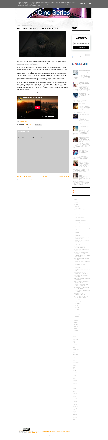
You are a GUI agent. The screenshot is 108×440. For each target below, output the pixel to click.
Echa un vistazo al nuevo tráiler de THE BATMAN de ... (81, 288)
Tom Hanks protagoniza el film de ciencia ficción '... (81, 238)
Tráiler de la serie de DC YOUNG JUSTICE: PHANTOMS (81, 285)
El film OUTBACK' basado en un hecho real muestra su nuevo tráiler (84, 105)
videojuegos (75, 414)
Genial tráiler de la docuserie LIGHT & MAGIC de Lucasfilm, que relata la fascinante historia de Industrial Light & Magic (84, 176)
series (74, 399)
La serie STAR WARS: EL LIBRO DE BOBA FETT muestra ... (82, 247)
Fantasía (26, 127)
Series (49, 21)
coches (74, 352)
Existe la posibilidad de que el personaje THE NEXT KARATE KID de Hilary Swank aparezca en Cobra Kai (84, 139)
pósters (74, 394)
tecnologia (75, 406)
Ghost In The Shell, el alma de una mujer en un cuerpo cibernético (84, 151)
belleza (74, 342)
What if (56, 21)
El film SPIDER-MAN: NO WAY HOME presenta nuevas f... (81, 297)
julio (76, 305)
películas (31, 127)
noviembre (77, 208)
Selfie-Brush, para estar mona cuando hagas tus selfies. (84, 83)
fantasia (75, 372)
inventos (75, 377)
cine (23, 127)
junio (76, 307)
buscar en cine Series (78, 56)
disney (74, 367)
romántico (75, 398)
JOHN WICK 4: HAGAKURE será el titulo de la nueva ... (82, 216)
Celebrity (27, 21)
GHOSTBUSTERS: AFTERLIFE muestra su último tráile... (81, 219)
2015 (75, 328)
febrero (76, 314)
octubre (76, 299)
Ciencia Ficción (76, 349)
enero (76, 316)
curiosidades (76, 362)
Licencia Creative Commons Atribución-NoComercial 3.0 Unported (56, 431)
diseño (74, 365)
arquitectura (75, 339)
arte (74, 341)
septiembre (77, 301)
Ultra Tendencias (24, 121)
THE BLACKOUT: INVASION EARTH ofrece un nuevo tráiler (84, 94)
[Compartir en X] (38, 124)
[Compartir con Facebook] (40, 124)
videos (74, 416)
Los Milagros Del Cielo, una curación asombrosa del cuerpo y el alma (84, 127)
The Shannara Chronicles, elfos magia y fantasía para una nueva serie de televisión (84, 72)
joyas (74, 378)
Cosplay (81, 21)
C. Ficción (72, 21)
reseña (74, 396)
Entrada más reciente (24, 176)
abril (76, 311)
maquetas (75, 380)
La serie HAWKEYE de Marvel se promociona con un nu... (81, 264)
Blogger (61, 435)
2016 (75, 326)
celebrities (75, 346)
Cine (43, 21)
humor (74, 375)
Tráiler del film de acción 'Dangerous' (82, 261)
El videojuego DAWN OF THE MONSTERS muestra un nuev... (81, 222)
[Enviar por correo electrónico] (36, 124)
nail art (74, 390)
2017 (75, 324)
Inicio (19, 21)
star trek (75, 403)
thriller (74, 411)
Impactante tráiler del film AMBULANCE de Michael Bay (81, 273)
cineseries (21, 430)
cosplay (74, 360)
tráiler (35, 127)
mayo (76, 309)
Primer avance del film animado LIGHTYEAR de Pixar (81, 253)
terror (74, 409)
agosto (76, 303)
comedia (75, 355)
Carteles (35, 21)
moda (74, 386)
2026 (75, 199)
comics (74, 357)
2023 (75, 201)
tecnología (75, 408)
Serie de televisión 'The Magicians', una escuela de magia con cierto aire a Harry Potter (84, 116)
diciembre (77, 206)
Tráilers (64, 21)
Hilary (76, 190)
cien (74, 347)
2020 (75, 319)
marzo (76, 312)
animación (75, 337)
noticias (74, 391)
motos (74, 388)
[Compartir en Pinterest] (41, 124)
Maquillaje (75, 381)
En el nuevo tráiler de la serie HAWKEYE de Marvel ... (80, 294)
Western (75, 417)
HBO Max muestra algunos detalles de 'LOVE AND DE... (81, 282)
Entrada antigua (63, 176)
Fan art (74, 370)
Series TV (75, 401)
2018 (75, 322)
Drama (74, 368)
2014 (75, 330)
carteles (75, 344)
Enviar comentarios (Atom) (30, 180)
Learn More (82, 4)
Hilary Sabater (29, 431)
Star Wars (75, 404)
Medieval (75, 385)
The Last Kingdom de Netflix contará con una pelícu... (82, 256)
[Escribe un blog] (37, 124)
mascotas (75, 383)
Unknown (77, 192)
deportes (75, 364)
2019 (75, 320)
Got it (89, 4)
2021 (75, 204)
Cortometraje (76, 359)
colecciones (75, 354)
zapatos (75, 420)
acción (74, 336)
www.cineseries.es (33, 432)
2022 (75, 202)
